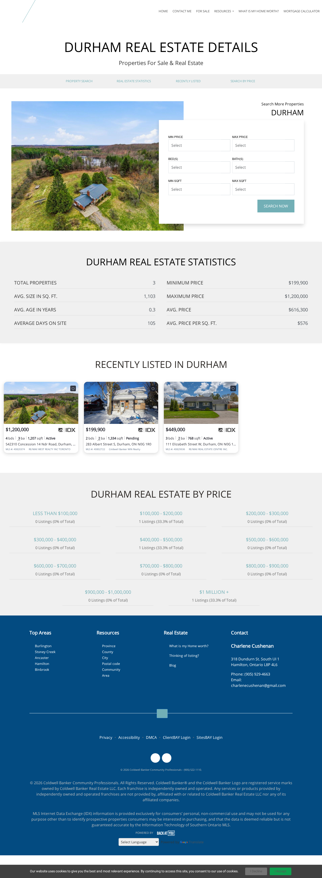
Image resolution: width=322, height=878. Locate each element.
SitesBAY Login (210, 737)
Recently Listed (188, 81)
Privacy (105, 737)
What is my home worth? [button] (259, 11)
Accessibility (129, 737)
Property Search (79, 81)
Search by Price (243, 81)
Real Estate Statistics (134, 81)
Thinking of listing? (184, 655)
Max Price (240, 137)
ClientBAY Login (176, 737)
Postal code (111, 663)
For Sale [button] (203, 11)
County (107, 652)
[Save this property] (73, 388)
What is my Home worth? (188, 646)
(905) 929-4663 (257, 674)
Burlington (43, 646)
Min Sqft (175, 181)
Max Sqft (239, 181)
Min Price (175, 137)
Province (109, 646)
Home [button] (163, 11)
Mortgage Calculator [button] (302, 11)
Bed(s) (173, 159)
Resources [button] (223, 11)
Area (105, 675)
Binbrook (42, 669)
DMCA (151, 737)
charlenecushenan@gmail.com (258, 685)
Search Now (276, 206)
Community (111, 669)
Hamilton (42, 663)
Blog (172, 665)
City (105, 657)
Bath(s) (237, 159)
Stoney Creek (45, 652)
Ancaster (42, 657)
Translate (196, 842)
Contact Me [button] (182, 11)
